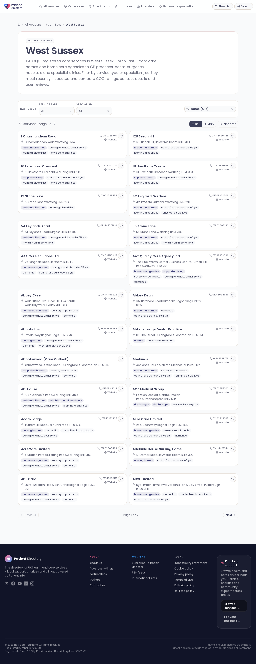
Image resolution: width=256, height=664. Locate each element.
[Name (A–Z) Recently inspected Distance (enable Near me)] (210, 109)
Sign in (245, 6)
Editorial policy (184, 585)
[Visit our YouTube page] (20, 583)
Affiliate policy (184, 591)
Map (210, 124)
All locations (33, 25)
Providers (148, 6)
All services (51, 6)
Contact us (97, 585)
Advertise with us (101, 569)
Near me (230, 124)
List (197, 124)
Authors (95, 580)
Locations (125, 6)
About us (96, 563)
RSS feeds (139, 573)
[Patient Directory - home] (18, 6)
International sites (144, 578)
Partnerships (98, 574)
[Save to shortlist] (121, 136)
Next (229, 515)
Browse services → (232, 606)
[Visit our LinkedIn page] (26, 583)
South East (53, 25)
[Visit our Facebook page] (13, 583)
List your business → (232, 619)
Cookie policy (183, 569)
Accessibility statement (190, 563)
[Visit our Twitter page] (7, 583)
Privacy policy (183, 574)
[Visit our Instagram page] (32, 583)
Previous (30, 515)
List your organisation (179, 6)
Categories (76, 6)
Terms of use (183, 580)
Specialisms (101, 6)
